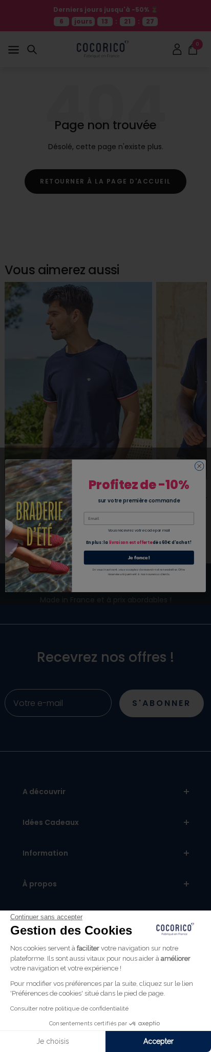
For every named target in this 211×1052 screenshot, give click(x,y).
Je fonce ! (139, 557)
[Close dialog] (199, 466)
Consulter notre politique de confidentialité (69, 1008)
